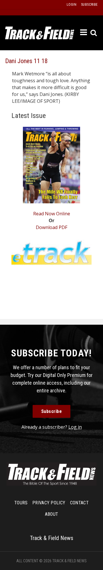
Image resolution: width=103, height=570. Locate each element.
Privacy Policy (48, 502)
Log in (75, 427)
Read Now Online (51, 213)
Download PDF (51, 227)
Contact (79, 502)
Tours (21, 502)
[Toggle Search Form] (94, 33)
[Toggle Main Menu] (84, 33)
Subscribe (51, 411)
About (51, 514)
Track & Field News (39, 33)
